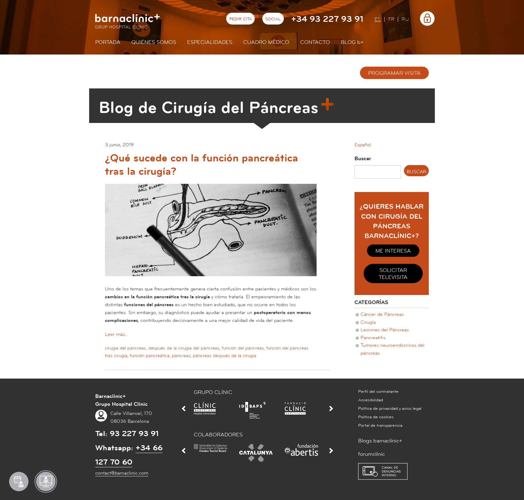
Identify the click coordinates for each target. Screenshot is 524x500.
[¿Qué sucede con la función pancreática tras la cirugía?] (211, 233)
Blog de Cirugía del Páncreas (208, 108)
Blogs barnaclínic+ (380, 440)
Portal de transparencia (380, 425)
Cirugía (368, 322)
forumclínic (371, 454)
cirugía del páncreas (125, 348)
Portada (107, 42)
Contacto (315, 42)
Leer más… (116, 334)
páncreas (181, 356)
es (378, 19)
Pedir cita (240, 19)
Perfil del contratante (378, 391)
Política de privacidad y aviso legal (390, 408)
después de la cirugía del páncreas (183, 348)
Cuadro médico (266, 42)
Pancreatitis (373, 338)
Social (273, 19)
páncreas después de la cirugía (224, 356)
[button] (362, 145)
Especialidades (209, 42)
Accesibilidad (370, 400)
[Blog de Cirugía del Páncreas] (175, 75)
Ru (405, 19)
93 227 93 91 (134, 434)
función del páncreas (243, 348)
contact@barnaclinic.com (121, 473)
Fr (391, 19)
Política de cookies (376, 417)
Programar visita (394, 73)
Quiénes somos (153, 42)
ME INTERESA (393, 250)
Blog (352, 42)
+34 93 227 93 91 (327, 19)
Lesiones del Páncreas (385, 330)
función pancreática (150, 356)
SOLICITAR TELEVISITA (393, 274)
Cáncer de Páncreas (382, 314)
